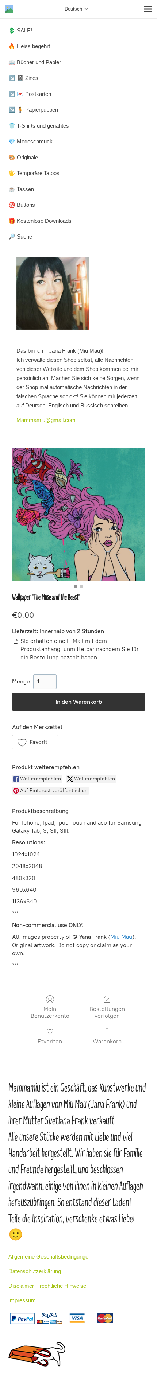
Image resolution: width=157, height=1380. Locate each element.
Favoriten (50, 1041)
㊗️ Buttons (21, 205)
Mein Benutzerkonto (50, 1012)
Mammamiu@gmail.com (46, 420)
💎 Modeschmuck (30, 141)
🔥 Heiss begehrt (29, 46)
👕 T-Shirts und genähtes (38, 126)
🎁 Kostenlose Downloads (40, 221)
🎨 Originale (23, 157)
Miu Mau (121, 936)
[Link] (9, 9)
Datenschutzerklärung (34, 1271)
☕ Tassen (21, 189)
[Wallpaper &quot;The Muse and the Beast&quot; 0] (78, 514)
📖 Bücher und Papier (34, 62)
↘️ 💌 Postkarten (29, 94)
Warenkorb (107, 1041)
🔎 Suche (20, 236)
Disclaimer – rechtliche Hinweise (47, 1286)
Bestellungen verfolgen (107, 1012)
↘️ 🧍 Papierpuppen (33, 109)
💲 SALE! (20, 30)
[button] (35, 742)
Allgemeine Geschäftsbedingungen (49, 1256)
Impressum (22, 1300)
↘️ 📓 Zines (23, 78)
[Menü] (148, 9)
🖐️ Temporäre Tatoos (34, 173)
